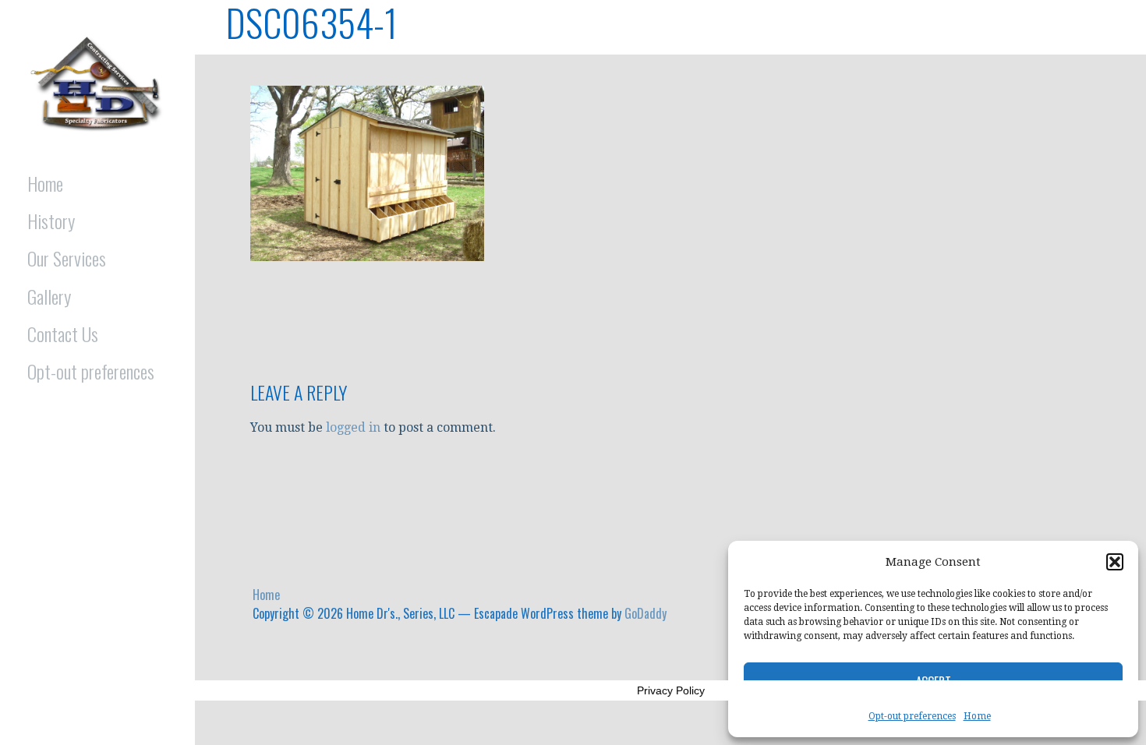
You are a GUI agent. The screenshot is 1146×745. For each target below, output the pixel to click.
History (51, 221)
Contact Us (62, 334)
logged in (353, 427)
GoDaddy (645, 613)
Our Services (66, 258)
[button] (1115, 562)
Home (977, 716)
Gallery (49, 296)
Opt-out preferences (912, 716)
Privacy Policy (671, 690)
